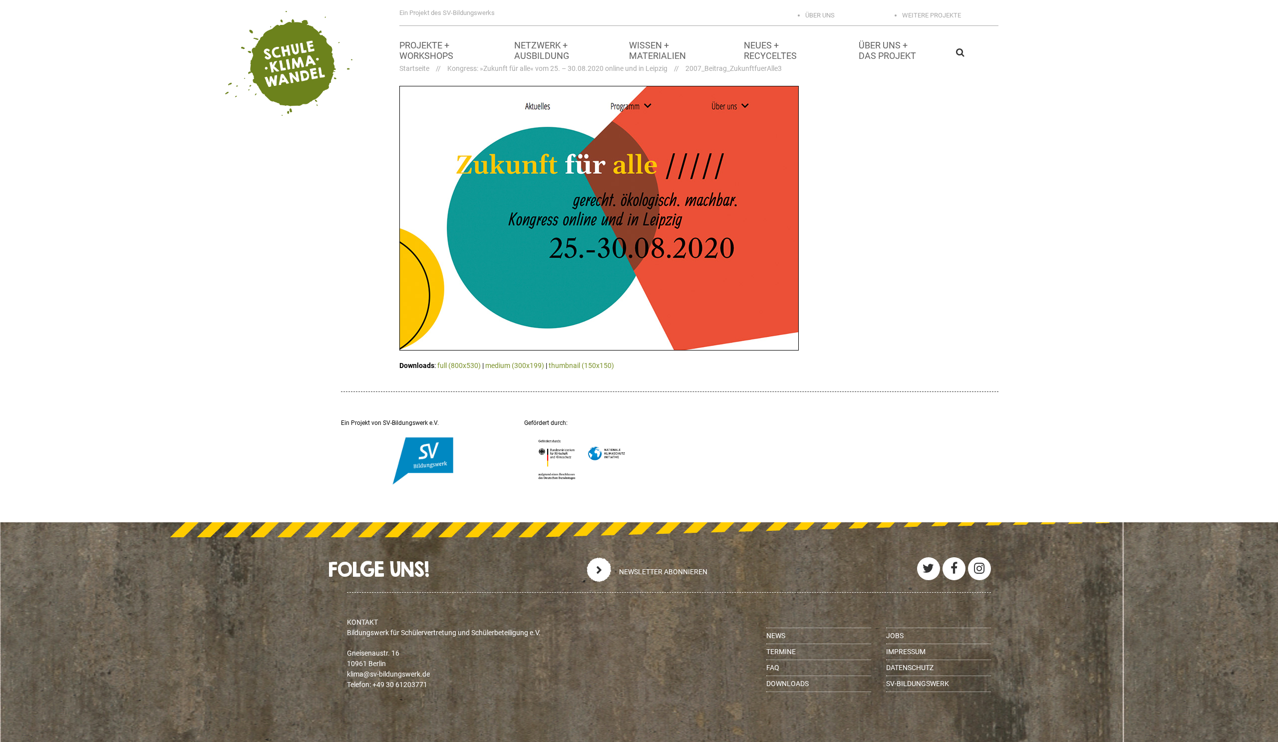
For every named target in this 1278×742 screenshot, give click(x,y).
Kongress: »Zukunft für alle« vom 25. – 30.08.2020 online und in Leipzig (557, 68)
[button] (1016, 52)
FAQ (772, 668)
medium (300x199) (514, 366)
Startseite (414, 68)
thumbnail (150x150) (581, 366)
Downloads (787, 684)
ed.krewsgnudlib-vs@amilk (388, 674)
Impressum (906, 652)
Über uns (820, 15)
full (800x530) (459, 366)
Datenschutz (910, 668)
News (775, 636)
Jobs (895, 636)
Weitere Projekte (931, 15)
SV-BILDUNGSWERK (917, 684)
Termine (781, 652)
